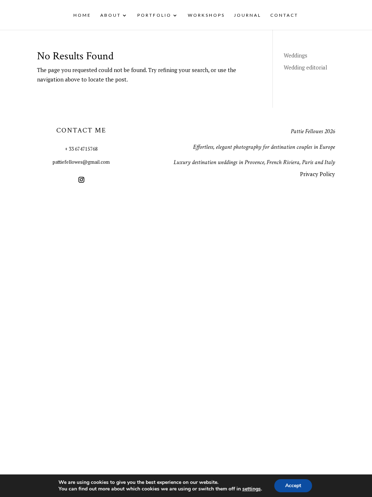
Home (82, 15)
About (110, 15)
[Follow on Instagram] (81, 180)
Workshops (206, 15)
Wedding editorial (305, 67)
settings (251, 489)
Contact (284, 15)
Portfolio (154, 15)
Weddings (295, 55)
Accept (293, 485)
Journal (247, 15)
